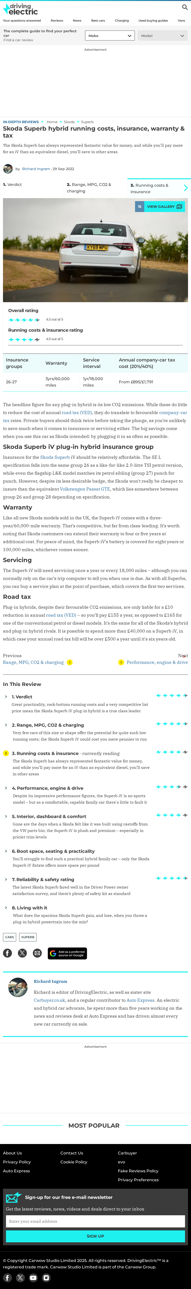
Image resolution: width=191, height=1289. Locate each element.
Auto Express (140, 1000)
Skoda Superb (55, 457)
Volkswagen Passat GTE (85, 489)
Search (185, 7)
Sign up (95, 1236)
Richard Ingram (36, 169)
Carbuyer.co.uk (49, 1000)
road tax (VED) (77, 412)
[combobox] (87, 36)
